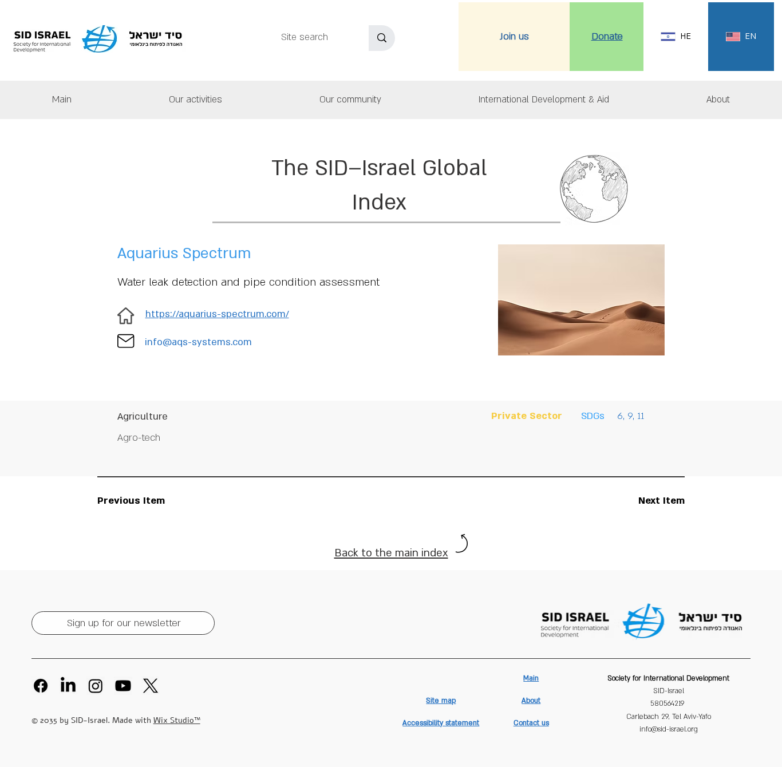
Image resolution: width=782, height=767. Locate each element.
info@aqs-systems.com (198, 342)
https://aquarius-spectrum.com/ (217, 314)
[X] (150, 686)
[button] (718, 99)
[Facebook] (40, 686)
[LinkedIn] (68, 686)
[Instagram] (95, 686)
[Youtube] (123, 686)
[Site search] (382, 38)
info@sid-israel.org (668, 729)
